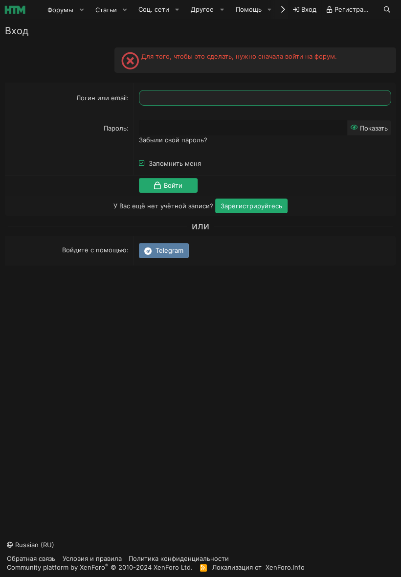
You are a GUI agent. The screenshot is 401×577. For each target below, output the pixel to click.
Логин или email (101, 98)
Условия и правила (92, 558)
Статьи (106, 10)
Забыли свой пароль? (173, 140)
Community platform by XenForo (100, 567)
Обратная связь (31, 558)
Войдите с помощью (94, 250)
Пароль (115, 128)
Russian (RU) (33, 545)
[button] (81, 9)
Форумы (60, 10)
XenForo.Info (285, 567)
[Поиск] (387, 9)
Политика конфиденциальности (179, 558)
